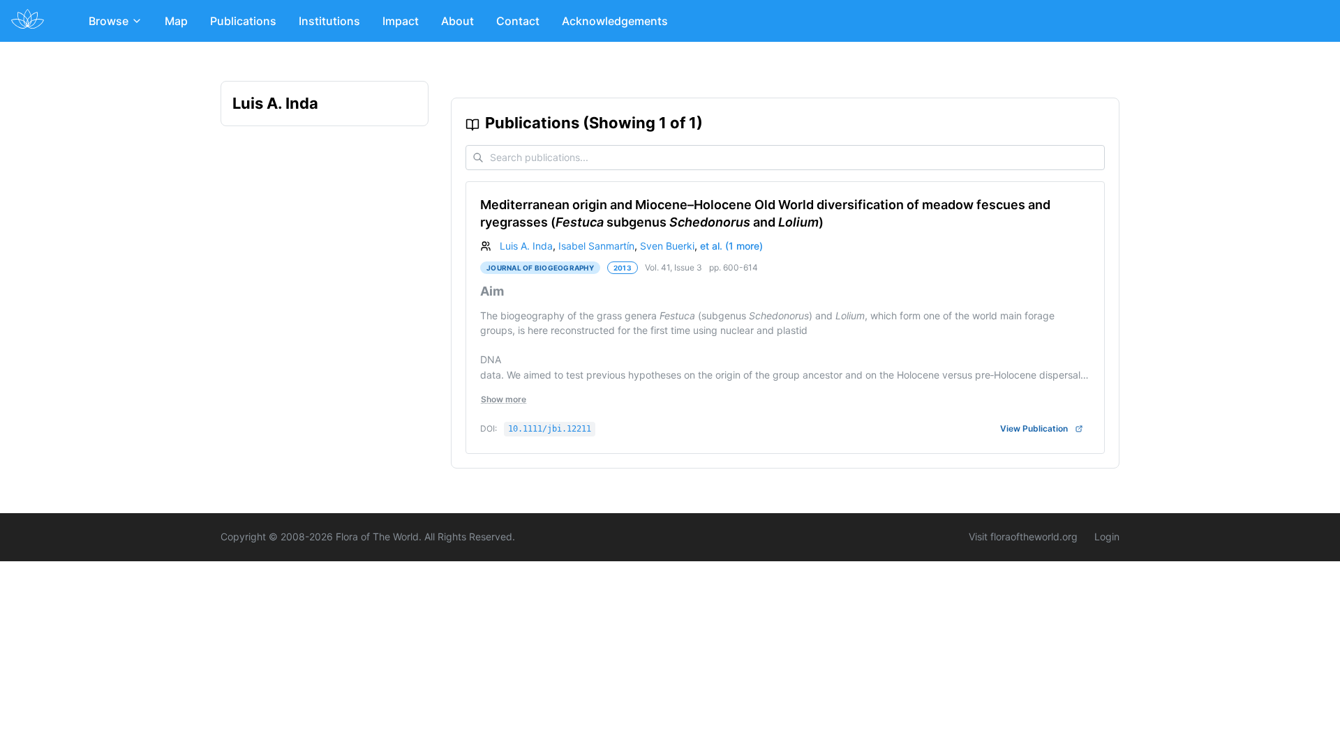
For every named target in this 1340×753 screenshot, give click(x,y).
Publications (243, 21)
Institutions (329, 21)
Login (1106, 536)
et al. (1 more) (731, 246)
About (457, 21)
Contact (517, 21)
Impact (400, 21)
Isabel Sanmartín (596, 246)
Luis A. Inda (526, 246)
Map (176, 21)
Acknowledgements (615, 21)
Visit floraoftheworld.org (1023, 536)
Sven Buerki (667, 246)
